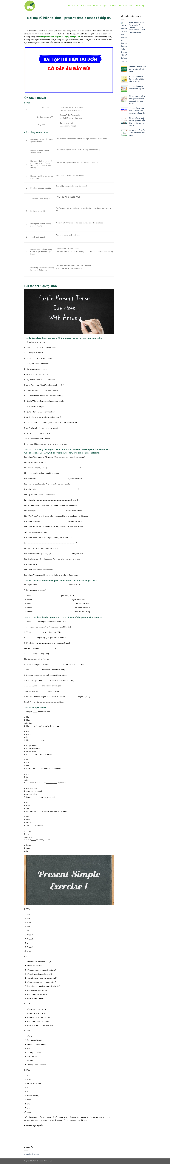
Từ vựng (112, 6)
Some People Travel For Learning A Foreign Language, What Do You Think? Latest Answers (137, 27)
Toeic (82, 6)
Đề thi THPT (73, 6)
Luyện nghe (123, 6)
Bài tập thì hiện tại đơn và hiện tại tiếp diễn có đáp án (136, 78)
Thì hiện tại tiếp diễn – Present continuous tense (137, 132)
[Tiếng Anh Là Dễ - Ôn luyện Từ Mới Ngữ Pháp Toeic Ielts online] (29, 5)
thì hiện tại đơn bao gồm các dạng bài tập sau (59, 36)
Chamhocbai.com (31, 1154)
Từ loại (102, 6)
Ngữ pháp (91, 6)
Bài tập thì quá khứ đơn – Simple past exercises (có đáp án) (137, 110)
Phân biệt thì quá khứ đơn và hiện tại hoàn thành (137, 69)
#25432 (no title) (136, 6)
